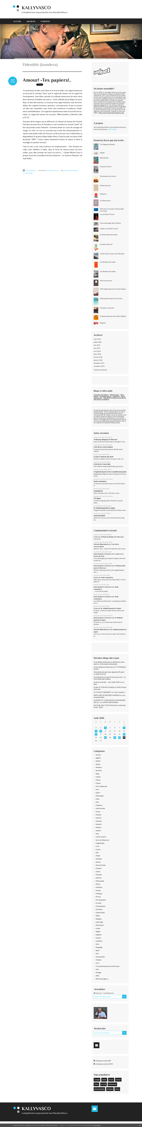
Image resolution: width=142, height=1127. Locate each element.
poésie (104, 1079)
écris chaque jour (52, 170)
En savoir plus (97, 1125)
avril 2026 (97, 351)
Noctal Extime (101, 865)
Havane (98, 815)
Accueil (17, 21)
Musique (99, 859)
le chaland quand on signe (104, 508)
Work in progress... (102, 979)
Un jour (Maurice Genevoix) (103, 667)
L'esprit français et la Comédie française (110, 472)
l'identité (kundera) (70, 170)
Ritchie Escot (114, 395)
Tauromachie (100, 957)
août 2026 (97, 339)
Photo (98, 884)
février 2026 (98, 357)
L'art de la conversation (103, 447)
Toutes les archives (100, 370)
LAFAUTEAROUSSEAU (110, 702)
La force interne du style (103, 457)
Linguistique (100, 843)
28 (119, 737)
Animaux (99, 767)
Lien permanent (30, 170)
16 (96, 734)
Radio (98, 916)
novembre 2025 (99, 366)
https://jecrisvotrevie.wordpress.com (111, 113)
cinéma (98, 777)
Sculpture (99, 941)
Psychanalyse (100, 906)
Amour (98, 764)
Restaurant (100, 925)
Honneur (99, 821)
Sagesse (99, 935)
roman (98, 928)
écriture (110, 1089)
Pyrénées (99, 909)
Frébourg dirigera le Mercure (105, 439)
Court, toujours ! (119, 692)
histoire (98, 818)
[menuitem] (18, 21)
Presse (98, 897)
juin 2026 (97, 345)
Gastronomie (100, 808)
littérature (112, 1084)
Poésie (98, 890)
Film (97, 802)
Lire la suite (113, 129)
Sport (98, 950)
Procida (98, 903)
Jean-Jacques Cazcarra (102, 554)
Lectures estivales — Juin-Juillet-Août (107, 682)
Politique (99, 894)
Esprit (98, 793)
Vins (97, 969)
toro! (97, 963)
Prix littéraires (101, 900)
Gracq (98, 811)
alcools (98, 755)
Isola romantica (100, 481)
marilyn (118, 1079)
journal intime (99, 1089)
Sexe (97, 944)
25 (105, 737)
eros (97, 789)
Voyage (98, 972)
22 (124, 734)
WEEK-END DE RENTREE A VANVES (107, 695)
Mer (97, 852)
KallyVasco (36, 7)
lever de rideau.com (102, 840)
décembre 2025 (99, 363)
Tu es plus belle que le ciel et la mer (108, 966)
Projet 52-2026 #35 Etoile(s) (104, 687)
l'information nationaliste (108, 664)
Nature (98, 862)
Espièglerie (98, 491)
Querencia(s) (100, 912)
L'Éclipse (97, 498)
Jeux (97, 834)
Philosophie (100, 881)
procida (103, 1084)
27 (115, 737)
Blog (97, 774)
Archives (31, 21)
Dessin (98, 783)
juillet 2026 (98, 342)
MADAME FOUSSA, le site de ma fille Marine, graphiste (110, 398)
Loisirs (98, 849)
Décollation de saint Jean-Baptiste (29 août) (109, 672)
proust (111, 1079)
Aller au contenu (6, 2)
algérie (98, 758)
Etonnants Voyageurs (101, 395)
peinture (99, 878)
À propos (45, 21)
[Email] (96, 1045)
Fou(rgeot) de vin (105, 396)
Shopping (99, 947)
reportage (99, 922)
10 (100, 731)
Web (97, 976)
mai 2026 (97, 348)
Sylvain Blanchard (101, 544)
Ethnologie (100, 796)
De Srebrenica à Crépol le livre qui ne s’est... (108, 677)
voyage (97, 1079)
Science (98, 938)
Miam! (98, 856)
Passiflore (116, 396)
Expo (97, 799)
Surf (97, 953)
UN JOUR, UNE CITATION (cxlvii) (105, 705)
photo (117, 1089)
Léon (96, 537)
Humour (98, 827)
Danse (98, 780)
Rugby (98, 931)
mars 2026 (97, 354)
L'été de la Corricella (102, 464)
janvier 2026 (98, 360)
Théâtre (98, 960)
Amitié (98, 761)
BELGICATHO (101, 674)
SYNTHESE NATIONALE (102, 679)
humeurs (99, 824)
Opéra (98, 871)
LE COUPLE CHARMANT (102, 692)
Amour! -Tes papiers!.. (47, 80)
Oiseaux (99, 868)
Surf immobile (99, 516)
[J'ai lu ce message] (140, 1125)
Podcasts (99, 887)
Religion (99, 919)
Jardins (98, 830)
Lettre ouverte (101, 837)
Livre (97, 846)
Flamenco (99, 805)
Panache (99, 875)
